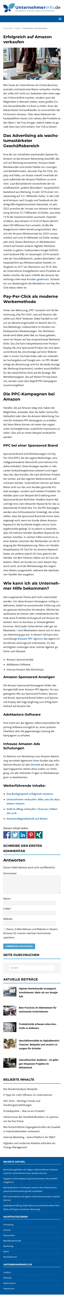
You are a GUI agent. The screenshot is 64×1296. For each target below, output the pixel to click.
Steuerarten (9, 1235)
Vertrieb (35, 764)
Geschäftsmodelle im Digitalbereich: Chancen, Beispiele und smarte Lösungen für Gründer (39, 1044)
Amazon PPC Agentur (30, 638)
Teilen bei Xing (39, 834)
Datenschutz (9, 1283)
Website (7, 918)
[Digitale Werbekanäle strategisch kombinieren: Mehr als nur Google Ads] (9, 994)
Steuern (7, 1229)
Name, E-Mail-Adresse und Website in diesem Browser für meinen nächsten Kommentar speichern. (30, 933)
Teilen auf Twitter (15, 834)
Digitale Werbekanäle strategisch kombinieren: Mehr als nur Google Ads (38, 992)
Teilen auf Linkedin (23, 834)
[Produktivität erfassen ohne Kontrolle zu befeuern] (9, 1030)
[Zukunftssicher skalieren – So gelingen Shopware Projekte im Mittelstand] (9, 1065)
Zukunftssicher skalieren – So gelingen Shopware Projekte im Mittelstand (39, 1063)
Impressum (8, 1288)
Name (6, 898)
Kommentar (10, 873)
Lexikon (7, 1272)
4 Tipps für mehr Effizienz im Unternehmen (27, 1094)
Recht (6, 1251)
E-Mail (6, 908)
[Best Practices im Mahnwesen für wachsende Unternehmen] (9, 1013)
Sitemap (7, 1277)
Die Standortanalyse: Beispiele (20, 1089)
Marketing (8, 1246)
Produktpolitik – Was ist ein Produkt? (24, 1111)
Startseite (8, 28)
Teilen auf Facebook (7, 834)
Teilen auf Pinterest (31, 834)
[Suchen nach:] (32, 968)
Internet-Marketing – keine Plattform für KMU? (29, 1137)
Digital (18, 28)
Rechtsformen (10, 1256)
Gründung (8, 1224)
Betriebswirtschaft (12, 1240)
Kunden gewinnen (38, 279)
